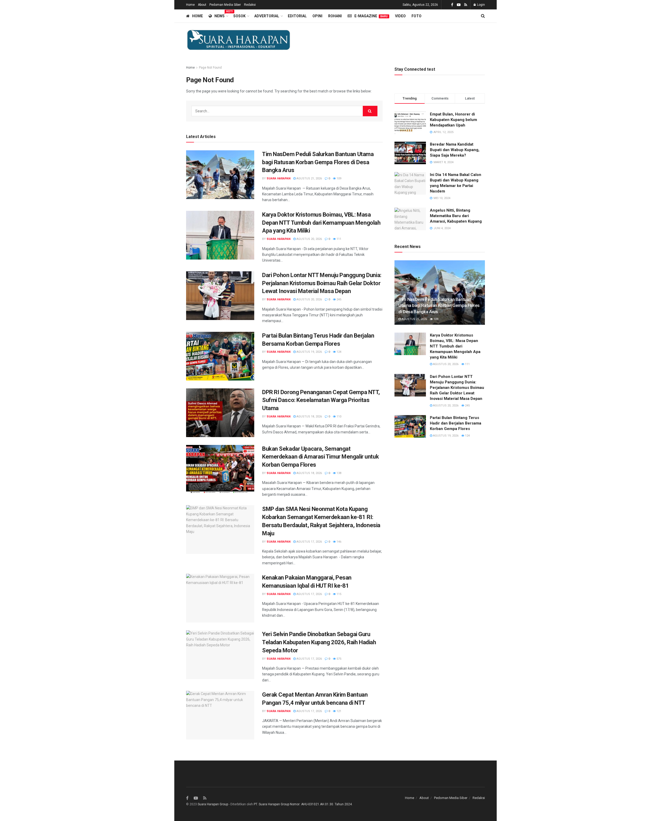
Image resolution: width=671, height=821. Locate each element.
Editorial (297, 16)
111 (338, 239)
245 (338, 299)
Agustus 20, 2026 (309, 239)
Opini (317, 16)
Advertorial (266, 16)
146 (338, 541)
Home (190, 5)
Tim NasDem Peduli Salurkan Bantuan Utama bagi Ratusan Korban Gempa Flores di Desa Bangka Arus (318, 162)
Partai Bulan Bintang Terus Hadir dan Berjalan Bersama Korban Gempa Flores (455, 423)
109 (338, 178)
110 (338, 416)
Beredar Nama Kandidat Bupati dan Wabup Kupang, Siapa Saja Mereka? (454, 150)
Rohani (335, 16)
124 (338, 352)
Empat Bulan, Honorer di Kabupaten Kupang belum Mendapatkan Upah (453, 120)
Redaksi (250, 5)
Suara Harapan (278, 178)
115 (338, 594)
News (221, 15)
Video (400, 16)
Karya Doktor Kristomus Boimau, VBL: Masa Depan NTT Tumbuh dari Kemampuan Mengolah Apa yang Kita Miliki (321, 222)
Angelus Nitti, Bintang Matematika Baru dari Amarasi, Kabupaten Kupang (456, 216)
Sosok (239, 16)
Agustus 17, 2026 (309, 541)
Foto (416, 16)
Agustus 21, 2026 (309, 178)
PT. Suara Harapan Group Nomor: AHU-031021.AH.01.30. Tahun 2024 (303, 804)
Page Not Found (210, 67)
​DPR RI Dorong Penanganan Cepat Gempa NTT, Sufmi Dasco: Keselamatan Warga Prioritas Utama (321, 400)
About (202, 5)
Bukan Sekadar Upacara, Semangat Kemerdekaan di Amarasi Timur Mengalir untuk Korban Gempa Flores (320, 456)
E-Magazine (371, 16)
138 (338, 473)
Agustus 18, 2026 (309, 416)
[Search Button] (370, 111)
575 (338, 658)
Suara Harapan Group (213, 804)
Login (480, 5)
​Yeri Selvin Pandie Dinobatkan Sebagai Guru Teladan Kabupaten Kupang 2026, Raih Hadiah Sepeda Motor (319, 642)
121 (338, 711)
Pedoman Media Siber (225, 5)
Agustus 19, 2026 (309, 352)
